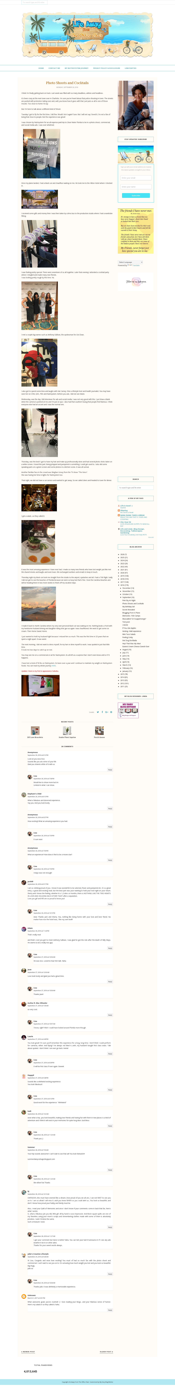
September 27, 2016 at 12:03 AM (38, 972)
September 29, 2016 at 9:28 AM (38, 1257)
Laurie (30, 1036)
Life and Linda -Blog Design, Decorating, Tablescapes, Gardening (132, 531)
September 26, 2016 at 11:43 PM (38, 931)
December (126, 588)
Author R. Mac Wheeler (37, 1003)
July (123, 652)
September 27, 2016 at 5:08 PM (38, 1078)
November (126, 591)
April (124, 662)
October (125, 594)
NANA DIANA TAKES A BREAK (132, 515)
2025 (122, 557)
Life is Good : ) (126, 506)
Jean (29, 969)
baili (29, 1111)
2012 (122, 683)
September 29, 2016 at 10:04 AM (44, 1283)
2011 (122, 686)
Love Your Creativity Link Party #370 (133, 535)
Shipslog (124, 510)
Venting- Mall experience (131, 631)
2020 (122, 573)
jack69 (30, 881)
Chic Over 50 (125, 522)
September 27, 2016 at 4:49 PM (38, 1039)
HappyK (31, 1075)
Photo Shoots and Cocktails (133, 603)
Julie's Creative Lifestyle (38, 1254)
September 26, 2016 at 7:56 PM (38, 851)
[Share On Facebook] (102, 712)
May (124, 659)
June (124, 656)
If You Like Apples (129, 628)
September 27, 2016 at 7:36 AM (38, 1006)
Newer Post (29, 1352)
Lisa (35, 776)
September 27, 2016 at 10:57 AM (44, 1024)
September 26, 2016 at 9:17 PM (38, 884)
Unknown (32, 1295)
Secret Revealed (128, 610)
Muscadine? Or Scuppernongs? (134, 619)
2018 (122, 579)
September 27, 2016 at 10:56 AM (44, 957)
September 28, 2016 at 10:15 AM (38, 1194)
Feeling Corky (127, 637)
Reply (110, 770)
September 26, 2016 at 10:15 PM (44, 913)
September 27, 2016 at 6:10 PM (44, 1099)
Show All (151, 537)
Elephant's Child (34, 794)
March (124, 665)
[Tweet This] (98, 712)
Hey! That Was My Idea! (131, 643)
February (125, 668)
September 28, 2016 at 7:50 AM (38, 1150)
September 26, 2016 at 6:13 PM (38, 797)
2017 (122, 582)
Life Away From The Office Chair (78, 1382)
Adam (30, 928)
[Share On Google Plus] (107, 712)
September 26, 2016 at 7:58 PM (44, 779)
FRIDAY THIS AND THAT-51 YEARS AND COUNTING (133, 518)
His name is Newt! (126, 512)
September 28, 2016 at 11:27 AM (44, 1236)
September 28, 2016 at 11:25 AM (44, 1135)
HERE (54, 666)
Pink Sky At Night (128, 600)
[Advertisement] (136, 333)
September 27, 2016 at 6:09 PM (44, 1063)
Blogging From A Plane (131, 613)
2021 (122, 570)
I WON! (125, 625)
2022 (122, 566)
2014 (122, 677)
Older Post (105, 1352)
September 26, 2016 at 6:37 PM (38, 817)
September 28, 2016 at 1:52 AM (38, 1114)
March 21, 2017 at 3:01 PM (36, 1298)
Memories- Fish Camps (131, 616)
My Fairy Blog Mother (106, 1382)
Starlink (123, 508)
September (126, 597)
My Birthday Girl (128, 606)
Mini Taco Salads (128, 634)
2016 (122, 585)
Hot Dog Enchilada (129, 640)
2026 (122, 554)
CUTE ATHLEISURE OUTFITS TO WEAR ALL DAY (135, 525)
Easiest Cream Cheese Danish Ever (135, 646)
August (125, 649)
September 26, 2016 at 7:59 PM (44, 836)
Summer (31, 1147)
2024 (122, 560)
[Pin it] (111, 712)
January (125, 671)
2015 (122, 674)
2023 (122, 563)
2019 (122, 576)
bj (28, 1191)
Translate (136, 265)
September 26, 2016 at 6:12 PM (38, 755)
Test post (126, 622)
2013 (122, 680)
